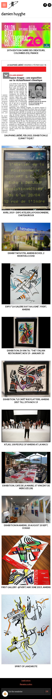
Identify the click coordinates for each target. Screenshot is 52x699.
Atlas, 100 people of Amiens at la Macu (26, 444)
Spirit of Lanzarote (26, 666)
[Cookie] (5, 694)
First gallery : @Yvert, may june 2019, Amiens (26, 587)
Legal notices (26, 680)
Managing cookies (26, 684)
